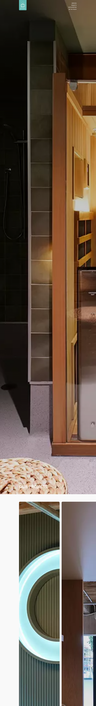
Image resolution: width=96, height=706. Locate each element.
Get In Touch (72, 9)
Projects (73, 5)
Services (74, 3)
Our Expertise (72, 7)
